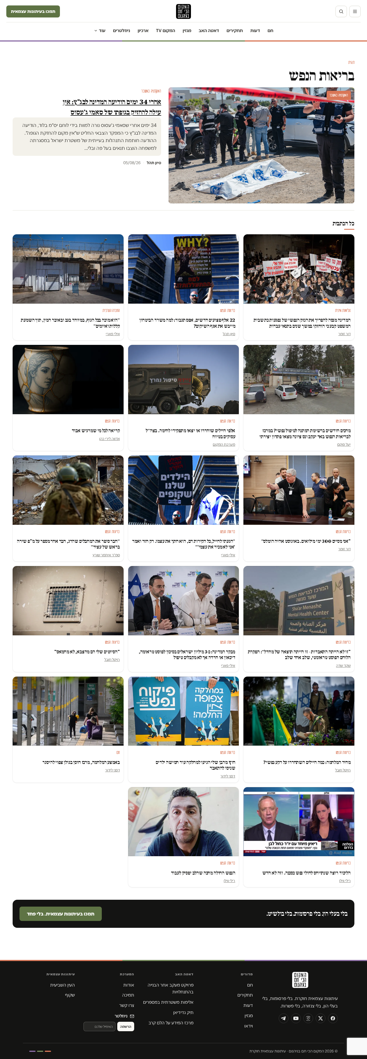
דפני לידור (227, 776)
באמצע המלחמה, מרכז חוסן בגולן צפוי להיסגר (81, 762)
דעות (255, 30)
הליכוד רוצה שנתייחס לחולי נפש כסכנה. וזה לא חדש (306, 873)
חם (270, 30)
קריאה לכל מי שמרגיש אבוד (96, 430)
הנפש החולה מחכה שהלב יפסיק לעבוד (203, 873)
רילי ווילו (345, 880)
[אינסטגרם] (308, 1018)
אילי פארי (113, 333)
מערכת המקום (224, 444)
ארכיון (143, 30)
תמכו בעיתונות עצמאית (33, 11)
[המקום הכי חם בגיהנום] (299, 982)
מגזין (187, 30)
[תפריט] (355, 11)
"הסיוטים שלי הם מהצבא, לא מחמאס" (87, 652)
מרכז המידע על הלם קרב (171, 1022)
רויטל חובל (112, 659)
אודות (128, 985)
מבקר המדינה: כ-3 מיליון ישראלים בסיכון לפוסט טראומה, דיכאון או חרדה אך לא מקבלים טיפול (187, 654)
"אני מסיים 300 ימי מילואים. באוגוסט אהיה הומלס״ (306, 541)
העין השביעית (62, 985)
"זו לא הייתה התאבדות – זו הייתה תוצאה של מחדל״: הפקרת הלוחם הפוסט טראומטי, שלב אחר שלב (299, 654)
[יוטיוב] (296, 1018)
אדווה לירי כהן (109, 438)
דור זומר (344, 333)
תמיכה (128, 995)
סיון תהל (229, 333)
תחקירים (235, 30)
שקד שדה (343, 665)
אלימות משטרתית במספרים (168, 1002)
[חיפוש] (341, 11)
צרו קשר (126, 1005)
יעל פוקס (344, 444)
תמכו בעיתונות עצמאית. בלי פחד (60, 914)
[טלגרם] (283, 1018)
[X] (320, 1018)
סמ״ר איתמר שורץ (106, 555)
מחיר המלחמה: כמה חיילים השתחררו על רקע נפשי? (307, 762)
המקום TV (165, 30)
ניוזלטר (121, 1016)
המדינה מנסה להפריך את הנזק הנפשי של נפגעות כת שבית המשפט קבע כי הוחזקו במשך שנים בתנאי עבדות (302, 323)
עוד (102, 30)
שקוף (70, 995)
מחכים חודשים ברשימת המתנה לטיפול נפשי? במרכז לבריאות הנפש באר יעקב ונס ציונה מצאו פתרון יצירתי (305, 433)
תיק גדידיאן (183, 1012)
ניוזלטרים (121, 30)
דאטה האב (209, 30)
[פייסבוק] (333, 1018)
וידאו (248, 1026)
